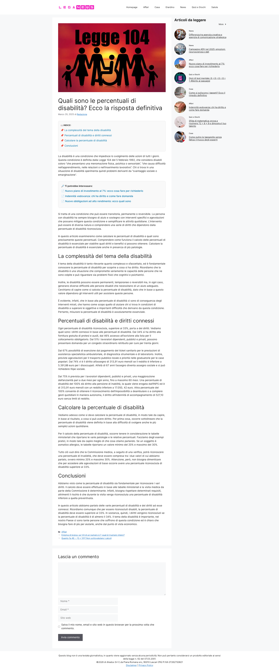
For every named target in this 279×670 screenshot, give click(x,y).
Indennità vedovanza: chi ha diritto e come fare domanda (207, 108)
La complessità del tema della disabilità (88, 130)
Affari (146, 7)
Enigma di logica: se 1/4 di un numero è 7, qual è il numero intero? (93, 535)
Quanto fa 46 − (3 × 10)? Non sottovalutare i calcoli (86, 538)
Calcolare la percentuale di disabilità (86, 140)
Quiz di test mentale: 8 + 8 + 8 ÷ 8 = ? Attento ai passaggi (207, 79)
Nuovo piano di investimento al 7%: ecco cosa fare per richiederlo (207, 65)
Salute (214, 7)
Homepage (131, 7)
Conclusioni (71, 145)
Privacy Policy (146, 665)
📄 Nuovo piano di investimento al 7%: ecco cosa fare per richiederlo (102, 190)
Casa (157, 7)
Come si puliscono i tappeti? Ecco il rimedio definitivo (207, 94)
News (183, 7)
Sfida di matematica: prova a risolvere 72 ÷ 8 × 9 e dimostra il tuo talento (207, 123)
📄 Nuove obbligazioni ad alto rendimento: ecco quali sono (96, 201)
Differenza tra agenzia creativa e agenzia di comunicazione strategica (207, 36)
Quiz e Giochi (199, 7)
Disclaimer (131, 665)
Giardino (170, 7)
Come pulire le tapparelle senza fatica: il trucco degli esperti (205, 138)
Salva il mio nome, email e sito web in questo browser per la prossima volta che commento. (107, 626)
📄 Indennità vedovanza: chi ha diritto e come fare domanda (97, 196)
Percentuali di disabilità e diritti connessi (88, 135)
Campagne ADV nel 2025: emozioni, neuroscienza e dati (207, 50)
